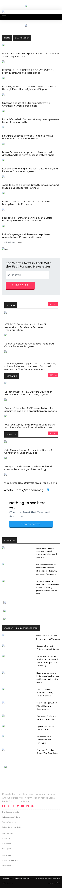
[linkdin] (19, 806)
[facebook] (4, 806)
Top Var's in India (9, 822)
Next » (20, 242)
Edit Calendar (7, 834)
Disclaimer (6, 855)
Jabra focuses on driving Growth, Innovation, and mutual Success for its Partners (30, 186)
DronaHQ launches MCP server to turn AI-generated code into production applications (30, 409)
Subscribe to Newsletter (12, 827)
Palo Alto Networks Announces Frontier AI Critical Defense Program (29, 345)
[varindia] (33, 806)
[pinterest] (28, 806)
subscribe (20, 285)
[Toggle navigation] (4, 17)
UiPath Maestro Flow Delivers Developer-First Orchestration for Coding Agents (28, 393)
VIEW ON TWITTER (31, 524)
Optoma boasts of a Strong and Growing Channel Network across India (26, 104)
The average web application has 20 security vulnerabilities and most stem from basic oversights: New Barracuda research (30, 366)
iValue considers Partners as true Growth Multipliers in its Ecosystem (26, 203)
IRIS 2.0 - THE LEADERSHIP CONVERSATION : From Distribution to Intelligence (28, 71)
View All (53, 304)
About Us (6, 839)
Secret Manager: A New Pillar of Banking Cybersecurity (46, 706)
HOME (7, 38)
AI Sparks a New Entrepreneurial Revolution (44, 740)
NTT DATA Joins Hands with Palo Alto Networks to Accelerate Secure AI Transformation (26, 327)
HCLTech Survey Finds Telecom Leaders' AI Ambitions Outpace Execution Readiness (29, 426)
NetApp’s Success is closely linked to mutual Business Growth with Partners (28, 137)
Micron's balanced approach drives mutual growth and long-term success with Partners (28, 153)
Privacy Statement (10, 860)
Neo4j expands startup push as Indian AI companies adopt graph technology (28, 468)
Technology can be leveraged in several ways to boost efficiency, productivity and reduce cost (47, 587)
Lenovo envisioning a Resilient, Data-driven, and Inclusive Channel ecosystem (30, 170)
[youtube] (23, 806)
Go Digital (6, 849)
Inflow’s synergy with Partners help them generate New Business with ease (26, 236)
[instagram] (14, 806)
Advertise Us (7, 844)
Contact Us (6, 865)
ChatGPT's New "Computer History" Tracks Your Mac (45, 693)
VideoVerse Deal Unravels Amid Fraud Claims (30, 483)
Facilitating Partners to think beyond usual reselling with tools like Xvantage (27, 219)
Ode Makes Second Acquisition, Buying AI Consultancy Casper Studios (28, 451)
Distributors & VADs (10, 812)
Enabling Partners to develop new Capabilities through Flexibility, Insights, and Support (29, 88)
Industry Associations (11, 817)
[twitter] (9, 806)
